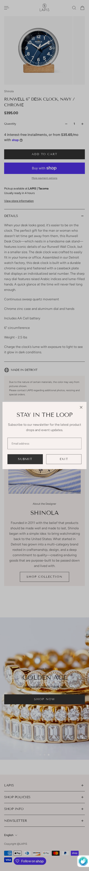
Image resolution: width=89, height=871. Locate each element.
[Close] (81, 407)
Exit (64, 459)
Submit (25, 459)
